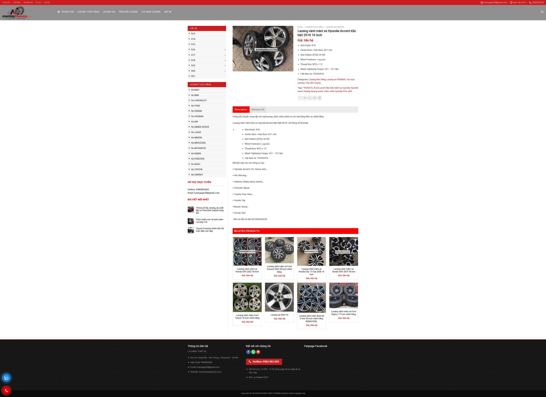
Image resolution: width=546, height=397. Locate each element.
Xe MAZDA (196, 137)
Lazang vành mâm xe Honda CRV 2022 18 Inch (247, 270)
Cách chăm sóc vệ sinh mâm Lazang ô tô (209, 220)
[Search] (542, 12)
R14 (193, 39)
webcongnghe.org (297, 393)
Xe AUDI (195, 90)
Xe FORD (195, 105)
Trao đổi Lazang (128, 12)
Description (241, 109)
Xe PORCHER (197, 158)
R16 (193, 49)
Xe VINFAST (197, 174)
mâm (326, 91)
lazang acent (317, 91)
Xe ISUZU (195, 164)
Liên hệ (47, 2)
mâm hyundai (336, 91)
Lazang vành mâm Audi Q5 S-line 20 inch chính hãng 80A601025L (311, 319)
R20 (193, 71)
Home (300, 27)
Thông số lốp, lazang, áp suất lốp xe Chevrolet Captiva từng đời (210, 210)
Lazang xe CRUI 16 (279, 315)
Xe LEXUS (196, 132)
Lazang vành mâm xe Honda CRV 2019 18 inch (343, 270)
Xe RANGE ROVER (200, 127)
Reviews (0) (258, 109)
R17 (193, 55)
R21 (193, 76)
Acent (316, 88)
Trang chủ (6, 2)
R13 (193, 33)
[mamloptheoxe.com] (27, 12)
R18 (193, 60)
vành (350, 91)
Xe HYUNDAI (197, 116)
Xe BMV (195, 95)
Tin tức (38, 2)
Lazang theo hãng (88, 12)
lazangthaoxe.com (212, 372)
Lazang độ (109, 12)
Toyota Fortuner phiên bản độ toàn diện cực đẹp (210, 229)
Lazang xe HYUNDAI (335, 27)
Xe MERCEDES (198, 143)
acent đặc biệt (327, 88)
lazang (307, 91)
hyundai (346, 88)
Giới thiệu (16, 2)
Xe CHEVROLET (199, 100)
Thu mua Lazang (151, 12)
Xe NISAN (196, 153)
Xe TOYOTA (196, 169)
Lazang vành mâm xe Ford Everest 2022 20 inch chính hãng (279, 269)
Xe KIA (194, 121)
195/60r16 (308, 88)
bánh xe (338, 88)
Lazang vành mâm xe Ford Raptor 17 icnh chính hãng (343, 313)
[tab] (241, 109)
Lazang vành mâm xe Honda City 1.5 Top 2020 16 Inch (311, 272)
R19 (193, 65)
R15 (193, 44)
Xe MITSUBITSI (198, 148)
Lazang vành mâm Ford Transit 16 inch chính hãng (247, 316)
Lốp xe (167, 12)
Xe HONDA (196, 111)
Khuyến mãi (28, 2)
